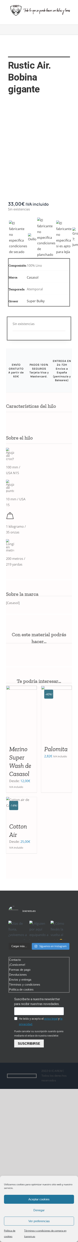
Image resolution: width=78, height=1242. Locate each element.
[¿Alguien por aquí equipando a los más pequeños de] (38, 930)
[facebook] (28, 1075)
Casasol (32, 277)
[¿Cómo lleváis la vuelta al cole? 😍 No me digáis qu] (60, 930)
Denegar (39, 1210)
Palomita (56, 749)
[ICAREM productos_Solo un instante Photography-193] (39, 147)
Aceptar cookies (39, 1199)
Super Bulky (36, 301)
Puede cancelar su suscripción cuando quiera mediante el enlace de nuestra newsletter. (38, 1033)
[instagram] (35, 1075)
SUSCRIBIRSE (29, 1043)
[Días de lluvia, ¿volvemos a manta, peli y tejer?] (17, 930)
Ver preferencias (39, 1221)
